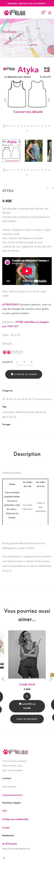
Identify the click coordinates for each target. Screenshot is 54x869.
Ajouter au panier (25, 374)
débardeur (20, 412)
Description (27, 453)
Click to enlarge (47, 70)
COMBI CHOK (27, 684)
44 (18, 399)
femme (43, 412)
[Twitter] (25, 424)
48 (26, 399)
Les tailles (28, 39)
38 (7, 399)
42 (15, 399)
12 (42, 126)
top (14, 416)
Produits (16, 39)
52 (33, 399)
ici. (34, 548)
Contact (6, 827)
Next (49, 100)
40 (11, 399)
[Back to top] (46, 861)
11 (38, 126)
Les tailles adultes (11, 44)
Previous (5, 100)
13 (45, 126)
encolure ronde (32, 412)
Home (5, 39)
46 (22, 399)
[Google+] (30, 424)
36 (25, 44)
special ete (7, 416)
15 (27, 130)
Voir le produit (27, 718)
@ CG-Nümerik (9, 843)
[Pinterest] (35, 424)
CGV (4, 810)
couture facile (8, 412)
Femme (39, 399)
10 (35, 126)
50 (29, 399)
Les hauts (47, 399)
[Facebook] (19, 424)
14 (49, 126)
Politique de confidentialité (15, 819)
